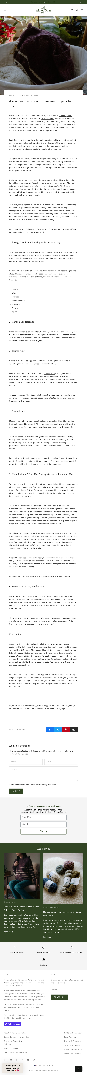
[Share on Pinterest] (66, 729)
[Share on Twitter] (58, 729)
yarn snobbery (47, 118)
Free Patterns (70, 1037)
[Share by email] (74, 729)
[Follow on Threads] (16, 1060)
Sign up (43, 831)
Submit (16, 791)
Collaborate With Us (73, 1049)
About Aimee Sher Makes (15, 1033)
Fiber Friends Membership (18, 1018)
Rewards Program (11, 1048)
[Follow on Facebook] (5, 1060)
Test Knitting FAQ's (72, 1045)
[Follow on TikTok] (34, 1060)
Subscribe (59, 997)
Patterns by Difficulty (73, 1033)
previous (62, 115)
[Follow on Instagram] (11, 1060)
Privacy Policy (63, 751)
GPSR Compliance (72, 1053)
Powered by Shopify (52, 1070)
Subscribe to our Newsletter (16, 1037)
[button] (12, 1068)
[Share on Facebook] (50, 729)
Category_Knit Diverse (30, 95)
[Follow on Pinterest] (22, 1060)
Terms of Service (16, 754)
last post (34, 214)
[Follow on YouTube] (28, 1060)
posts (69, 115)
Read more (8, 932)
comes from (49, 373)
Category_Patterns (10, 902)
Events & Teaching (72, 1041)
